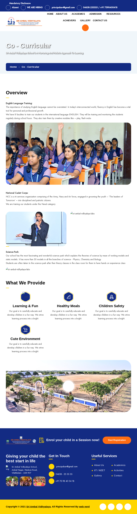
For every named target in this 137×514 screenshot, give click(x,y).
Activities (119, 470)
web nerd (84, 506)
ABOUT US (61, 14)
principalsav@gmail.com (66, 466)
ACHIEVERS (69, 20)
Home (13, 67)
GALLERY (85, 20)
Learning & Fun (25, 306)
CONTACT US (100, 20)
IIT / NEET (99, 470)
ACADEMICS (78, 14)
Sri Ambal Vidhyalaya (38, 506)
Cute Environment (25, 339)
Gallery (98, 476)
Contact (118, 476)
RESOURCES (113, 14)
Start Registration (117, 440)
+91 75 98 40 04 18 (65, 481)
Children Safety (111, 306)
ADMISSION (95, 14)
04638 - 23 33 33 (64, 474)
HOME (50, 14)
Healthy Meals (68, 306)
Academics (119, 465)
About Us (99, 465)
